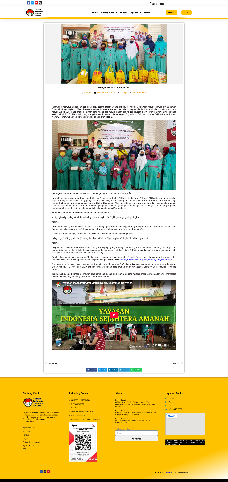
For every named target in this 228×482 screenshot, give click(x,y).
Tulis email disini (123, 429)
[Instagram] (45, 471)
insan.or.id (170, 472)
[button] (91, 370)
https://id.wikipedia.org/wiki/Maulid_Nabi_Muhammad (146, 259)
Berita (147, 12)
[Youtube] (48, 471)
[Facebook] (41, 471)
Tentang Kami (107, 12)
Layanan (134, 12)
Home (95, 12)
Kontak (123, 12)
